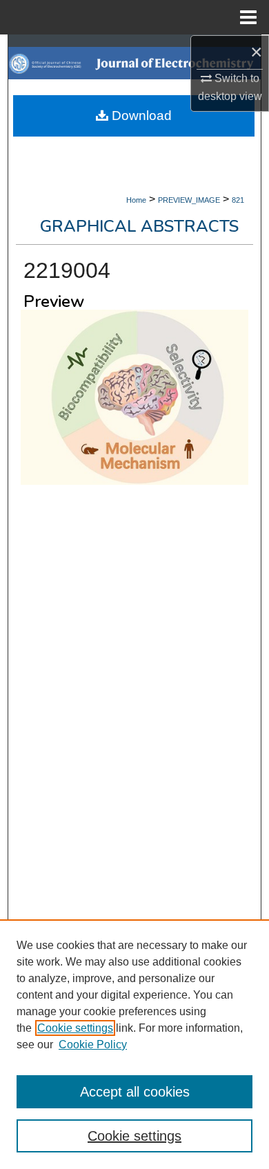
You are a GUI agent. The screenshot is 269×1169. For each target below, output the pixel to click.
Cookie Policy (93, 1044)
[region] (134, 1044)
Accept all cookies (135, 1091)
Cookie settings (75, 1028)
